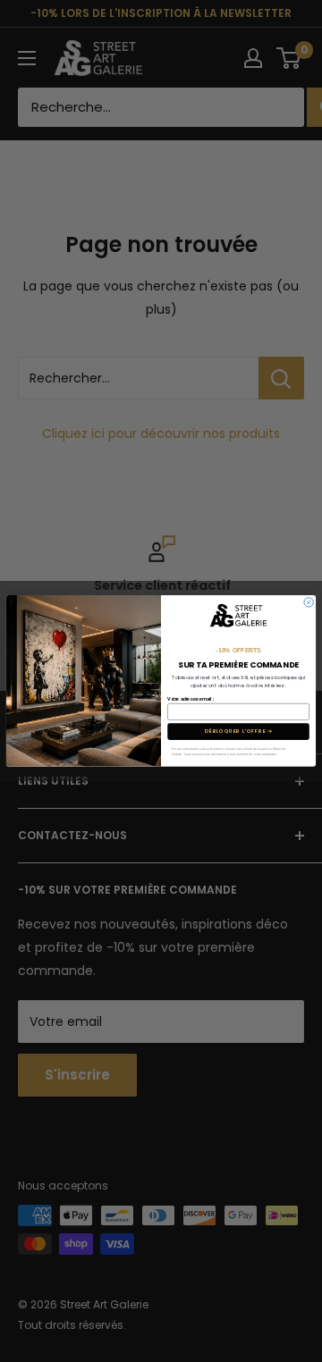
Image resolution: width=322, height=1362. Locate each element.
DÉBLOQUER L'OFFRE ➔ (238, 732)
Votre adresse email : (190, 699)
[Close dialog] (308, 602)
